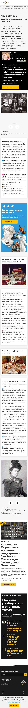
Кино (26, 8)
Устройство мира (13, 6)
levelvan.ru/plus (13, 83)
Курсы (2, 691)
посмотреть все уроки (10, 87)
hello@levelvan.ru (5, 680)
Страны (7, 6)
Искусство (7, 8)
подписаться (9, 221)
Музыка (2, 8)
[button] (13, 123)
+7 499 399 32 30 (4, 684)
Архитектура (21, 8)
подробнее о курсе (8, 584)
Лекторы (3, 693)
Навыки (26, 6)
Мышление (20, 6)
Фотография (14, 8)
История (2, 6)
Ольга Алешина (16, 55)
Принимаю (14, 705)
